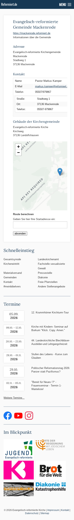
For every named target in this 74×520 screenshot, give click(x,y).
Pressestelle (45, 272)
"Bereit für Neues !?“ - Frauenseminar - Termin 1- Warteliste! (46, 386)
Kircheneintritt (11, 263)
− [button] (18, 152)
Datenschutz (31, 513)
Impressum (53, 510)
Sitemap (44, 513)
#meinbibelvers (12, 286)
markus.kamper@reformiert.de (52, 86)
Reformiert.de (9, 4)
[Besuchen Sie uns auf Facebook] (8, 418)
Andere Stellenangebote (51, 286)
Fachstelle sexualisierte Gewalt (51, 266)
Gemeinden (10, 277)
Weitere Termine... (14, 397)
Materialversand (13, 272)
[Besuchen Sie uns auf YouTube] (18, 418)
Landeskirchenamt (48, 259)
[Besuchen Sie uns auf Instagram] (29, 418)
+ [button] (18, 146)
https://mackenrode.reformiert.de (31, 33)
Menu (62, 4)
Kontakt (8, 281)
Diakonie (43, 277)
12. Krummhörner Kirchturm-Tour (50, 312)
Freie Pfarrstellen (47, 281)
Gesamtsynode (12, 259)
